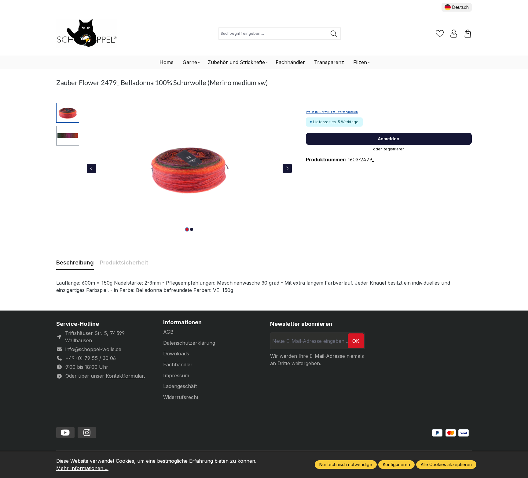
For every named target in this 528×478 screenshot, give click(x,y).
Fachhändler (178, 364)
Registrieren (394, 149)
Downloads (176, 353)
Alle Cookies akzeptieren (446, 464)
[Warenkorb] (468, 34)
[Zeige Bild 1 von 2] (187, 229)
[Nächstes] (287, 168)
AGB (168, 332)
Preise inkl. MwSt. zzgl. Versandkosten (332, 111)
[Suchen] (334, 33)
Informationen (182, 322)
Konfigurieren (396, 464)
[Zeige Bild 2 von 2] (191, 229)
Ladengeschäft (180, 386)
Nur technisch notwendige (345, 464)
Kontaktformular (125, 376)
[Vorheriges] (91, 168)
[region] (175, 168)
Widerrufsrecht (180, 397)
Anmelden (388, 138)
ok (355, 341)
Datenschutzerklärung (189, 343)
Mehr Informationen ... (82, 468)
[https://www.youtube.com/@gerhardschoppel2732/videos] (65, 432)
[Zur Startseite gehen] (86, 33)
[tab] (75, 262)
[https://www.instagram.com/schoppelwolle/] (87, 432)
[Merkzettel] (440, 34)
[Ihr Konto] (454, 34)
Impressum (176, 375)
